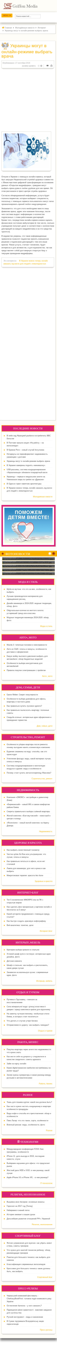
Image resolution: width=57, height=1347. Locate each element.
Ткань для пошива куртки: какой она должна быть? (29, 1102)
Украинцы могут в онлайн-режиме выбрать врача (28, 461)
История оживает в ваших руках (21, 1214)
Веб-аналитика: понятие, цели (20, 925)
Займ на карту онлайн (16, 1064)
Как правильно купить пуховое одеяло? (24, 706)
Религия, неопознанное (42, 1224)
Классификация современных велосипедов (26, 1264)
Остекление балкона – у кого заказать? (24, 1306)
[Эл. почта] (51, 65)
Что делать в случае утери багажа (22, 1021)
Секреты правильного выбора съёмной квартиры (28, 811)
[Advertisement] (28, 99)
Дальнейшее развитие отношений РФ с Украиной (28, 1219)
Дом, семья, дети (44, 726)
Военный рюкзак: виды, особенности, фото (26, 1125)
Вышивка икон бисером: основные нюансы (25, 1202)
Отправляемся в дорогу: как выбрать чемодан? (28, 1025)
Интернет (42, 28)
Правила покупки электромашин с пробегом (26, 670)
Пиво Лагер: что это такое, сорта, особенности (27, 1120)
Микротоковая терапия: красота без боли (25, 875)
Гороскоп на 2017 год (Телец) (19, 1206)
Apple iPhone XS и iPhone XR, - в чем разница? (27, 1177)
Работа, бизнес (45, 1084)
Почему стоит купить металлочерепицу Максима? (29, 773)
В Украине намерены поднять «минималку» (26, 465)
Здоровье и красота (43, 881)
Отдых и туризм (45, 1031)
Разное (49, 1130)
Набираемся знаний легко (18, 1210)
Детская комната (14, 961)
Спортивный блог (44, 1277)
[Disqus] (27, 307)
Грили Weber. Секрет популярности (22, 695)
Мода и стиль (46, 626)
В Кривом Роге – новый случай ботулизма (25, 450)
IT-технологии (46, 1183)
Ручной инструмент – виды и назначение (25, 1317)
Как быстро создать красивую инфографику (26, 921)
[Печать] (47, 65)
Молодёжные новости (24, 28)
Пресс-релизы (46, 1330)
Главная (8, 28)
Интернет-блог (46, 931)
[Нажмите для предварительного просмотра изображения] (26, 150)
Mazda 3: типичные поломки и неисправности (27, 645)
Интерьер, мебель (44, 981)
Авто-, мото (47, 676)
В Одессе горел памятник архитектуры (24, 484)
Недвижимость (45, 831)
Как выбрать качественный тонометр (23, 850)
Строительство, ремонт (42, 779)
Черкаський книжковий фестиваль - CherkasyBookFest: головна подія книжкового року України (29, 1299)
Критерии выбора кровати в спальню (23, 950)
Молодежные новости (42, 497)
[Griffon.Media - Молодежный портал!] (26, 6)
